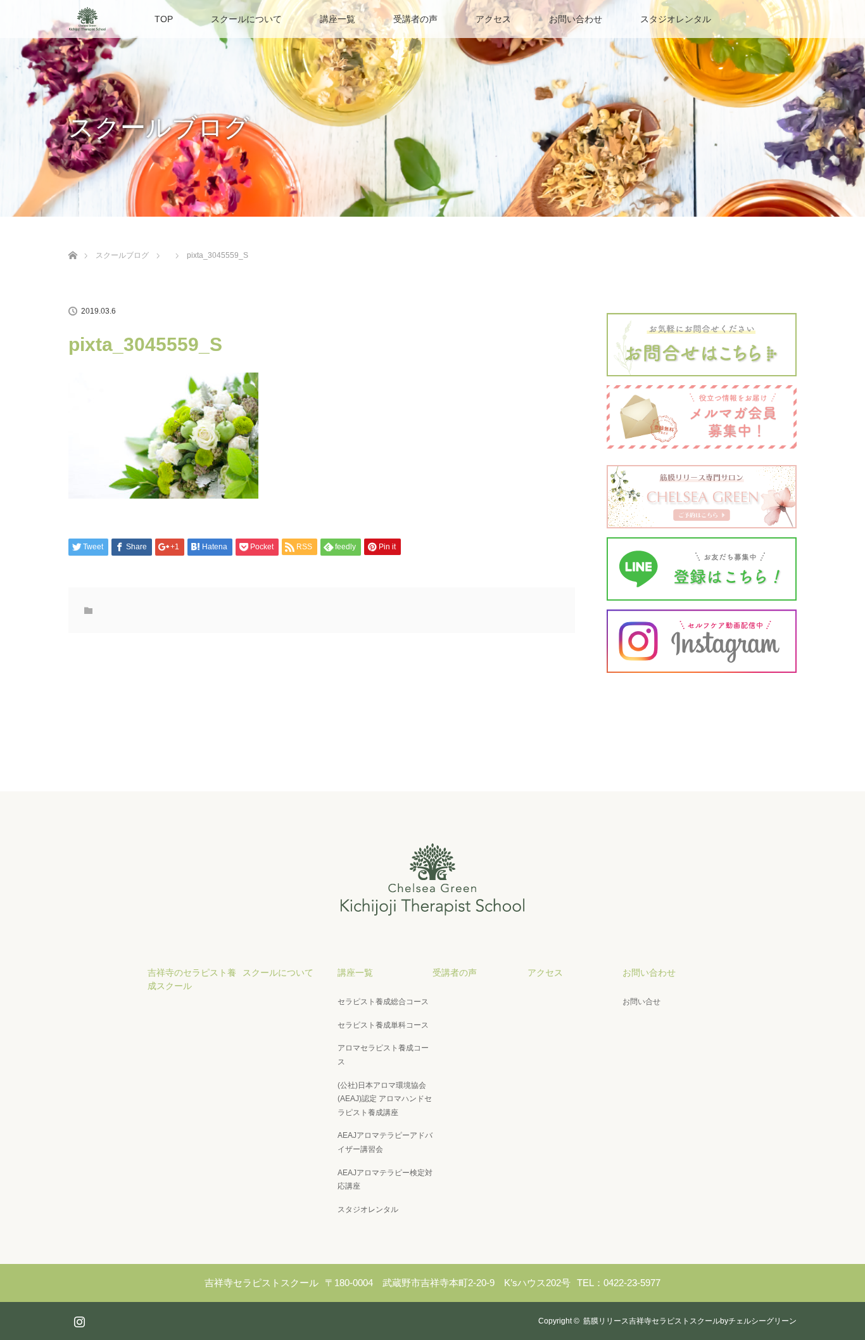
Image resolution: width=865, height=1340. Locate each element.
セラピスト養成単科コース (383, 1025)
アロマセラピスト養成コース (383, 1054)
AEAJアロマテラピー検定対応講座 (385, 1179)
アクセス (493, 19)
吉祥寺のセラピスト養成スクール (192, 979)
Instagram (77, 1319)
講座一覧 (337, 19)
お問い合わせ (575, 19)
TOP (164, 19)
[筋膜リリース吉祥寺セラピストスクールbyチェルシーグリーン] (432, 909)
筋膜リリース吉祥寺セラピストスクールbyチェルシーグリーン (690, 1321)
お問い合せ (641, 1001)
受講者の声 (415, 19)
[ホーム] (72, 240)
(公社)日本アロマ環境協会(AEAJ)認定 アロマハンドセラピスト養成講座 (385, 1099)
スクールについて (246, 19)
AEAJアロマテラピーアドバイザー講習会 (385, 1142)
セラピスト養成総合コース (383, 1001)
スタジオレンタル (675, 19)
